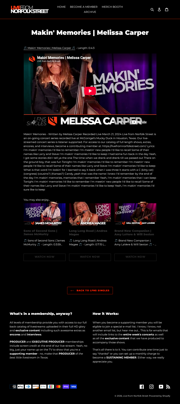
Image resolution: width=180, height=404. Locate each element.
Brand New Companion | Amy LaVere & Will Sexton (134, 232)
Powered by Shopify (159, 396)
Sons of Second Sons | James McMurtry (40, 232)
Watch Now (44, 256)
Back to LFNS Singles (93, 290)
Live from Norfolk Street (135, 396)
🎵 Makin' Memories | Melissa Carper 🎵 (49, 48)
